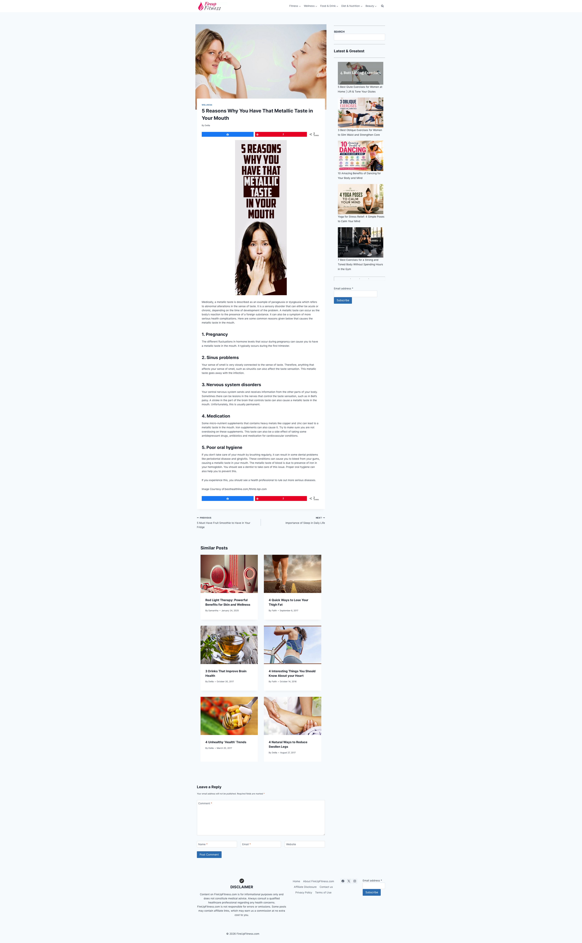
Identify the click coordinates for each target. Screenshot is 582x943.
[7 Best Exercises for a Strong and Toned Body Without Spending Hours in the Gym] (361, 242)
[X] (348, 881)
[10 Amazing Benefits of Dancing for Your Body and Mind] (361, 156)
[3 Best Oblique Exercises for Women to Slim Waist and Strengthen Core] (361, 112)
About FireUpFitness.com (318, 881)
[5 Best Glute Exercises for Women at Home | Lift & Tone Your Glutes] (361, 73)
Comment (205, 803)
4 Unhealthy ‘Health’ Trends (225, 742)
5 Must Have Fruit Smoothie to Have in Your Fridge (223, 523)
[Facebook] (343, 881)
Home (296, 881)
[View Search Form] (382, 6)
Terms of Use (323, 892)
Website (291, 844)
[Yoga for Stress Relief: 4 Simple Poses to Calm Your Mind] (361, 199)
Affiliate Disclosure (305, 886)
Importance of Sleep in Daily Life (305, 521)
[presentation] (229, 574)
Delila (207, 125)
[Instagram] (354, 881)
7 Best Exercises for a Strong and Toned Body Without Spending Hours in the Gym (360, 264)
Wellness (207, 105)
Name (203, 844)
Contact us (326, 886)
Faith (274, 610)
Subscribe (343, 300)
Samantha (213, 610)
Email (246, 844)
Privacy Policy (303, 892)
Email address (343, 288)
